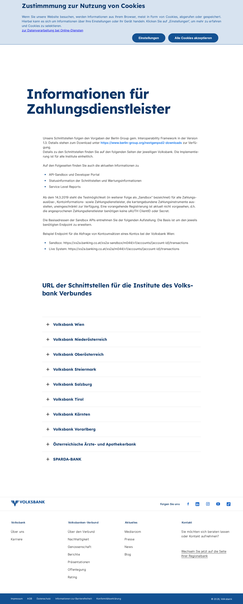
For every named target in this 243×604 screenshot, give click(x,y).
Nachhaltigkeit (78, 539)
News (129, 547)
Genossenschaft (79, 547)
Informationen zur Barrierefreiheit (73, 598)
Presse (129, 539)
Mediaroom (133, 531)
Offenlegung (77, 569)
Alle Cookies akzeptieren (193, 38)
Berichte (74, 554)
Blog (128, 554)
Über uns (17, 531)
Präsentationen (79, 562)
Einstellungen (149, 38)
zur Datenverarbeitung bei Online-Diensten (52, 30)
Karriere (17, 539)
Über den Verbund (81, 531)
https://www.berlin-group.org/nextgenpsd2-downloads (141, 143)
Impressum (17, 598)
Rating (72, 577)
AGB (29, 598)
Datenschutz (44, 598)
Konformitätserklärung (108, 598)
